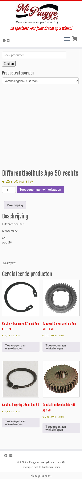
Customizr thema (51, 467)
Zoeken (9, 63)
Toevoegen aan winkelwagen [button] (15, 346)
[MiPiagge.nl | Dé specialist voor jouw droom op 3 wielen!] (41, 13)
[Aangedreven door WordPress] (63, 461)
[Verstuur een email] (9, 41)
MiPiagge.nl (32, 462)
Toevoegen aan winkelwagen (40, 189)
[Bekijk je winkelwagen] (75, 38)
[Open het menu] (67, 39)
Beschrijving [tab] (15, 205)
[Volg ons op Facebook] (5, 41)
